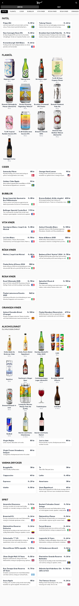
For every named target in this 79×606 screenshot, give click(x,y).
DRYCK (20, 7)
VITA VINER (41, 11)
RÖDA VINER (52, 11)
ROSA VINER (64, 11)
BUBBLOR (30, 11)
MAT (59, 7)
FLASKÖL (13, 11)
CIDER (22, 11)
